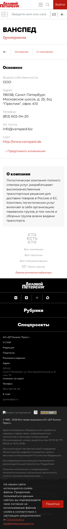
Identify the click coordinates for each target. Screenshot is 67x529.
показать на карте (13, 378)
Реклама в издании (14, 358)
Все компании (33, 249)
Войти (60, 4)
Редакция (8, 347)
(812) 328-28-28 (11, 388)
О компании (44, 51)
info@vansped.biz (18, 129)
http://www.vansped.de (22, 142)
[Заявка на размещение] (62, 14)
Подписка (9, 352)
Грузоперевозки (14, 37)
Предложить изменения (26, 151)
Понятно (53, 504)
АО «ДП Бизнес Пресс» (16, 337)
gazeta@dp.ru (10, 399)
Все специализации (33, 261)
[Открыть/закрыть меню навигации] (40, 4)
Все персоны (33, 255)
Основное (21, 51)
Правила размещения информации (33, 272)
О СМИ (7, 342)
